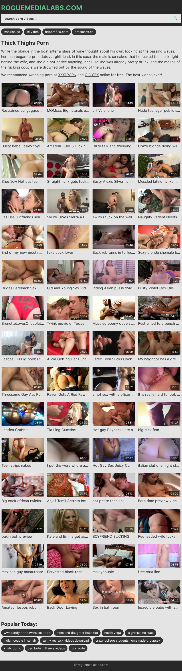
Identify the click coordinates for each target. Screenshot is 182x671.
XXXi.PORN (67, 75)
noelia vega (112, 633)
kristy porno (12, 648)
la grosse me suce (140, 633)
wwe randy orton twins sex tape (27, 633)
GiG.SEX (92, 75)
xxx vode (78, 648)
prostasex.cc (84, 32)
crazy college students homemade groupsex (127, 640)
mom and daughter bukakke (77, 633)
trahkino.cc (12, 32)
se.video (32, 32)
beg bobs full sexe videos (46, 648)
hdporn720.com (56, 32)
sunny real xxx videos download (65, 640)
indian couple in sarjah (20, 640)
